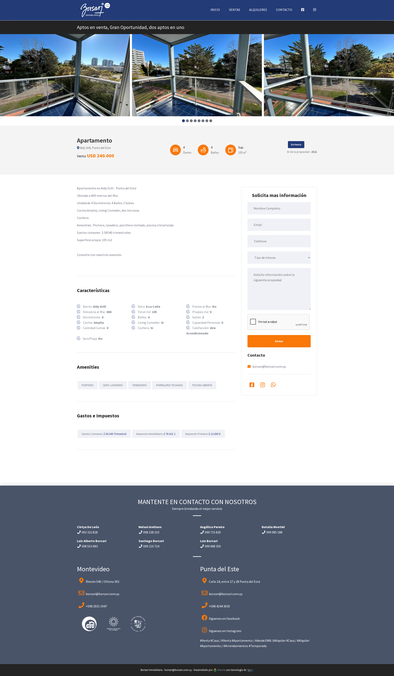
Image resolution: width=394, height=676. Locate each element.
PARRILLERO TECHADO (169, 385)
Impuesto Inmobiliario (156, 434)
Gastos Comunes (104, 434)
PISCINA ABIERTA (202, 385)
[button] (183, 120)
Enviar (279, 341)
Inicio (215, 10)
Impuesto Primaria (203, 434)
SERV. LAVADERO (113, 385)
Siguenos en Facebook (224, 618)
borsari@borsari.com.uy (269, 366)
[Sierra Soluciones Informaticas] (250, 670)
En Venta (296, 144)
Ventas (234, 10)
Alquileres (258, 10)
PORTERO (88, 385)
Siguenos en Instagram (225, 631)
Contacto (284, 10)
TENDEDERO (139, 385)
